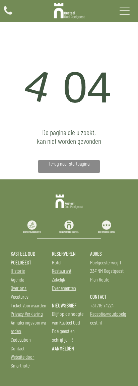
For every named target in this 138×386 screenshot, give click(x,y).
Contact (17, 348)
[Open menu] (125, 11)
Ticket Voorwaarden (28, 305)
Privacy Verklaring (27, 313)
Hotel (56, 262)
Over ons (18, 288)
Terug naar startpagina (69, 163)
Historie (18, 270)
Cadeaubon (21, 339)
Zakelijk (58, 279)
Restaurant (61, 270)
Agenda (17, 279)
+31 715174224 (102, 305)
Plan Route (99, 279)
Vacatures (19, 296)
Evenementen (64, 288)
